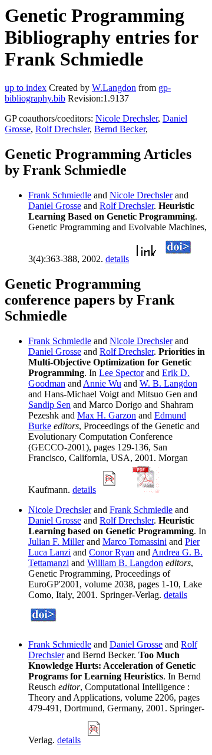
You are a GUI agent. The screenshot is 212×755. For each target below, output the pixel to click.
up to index (26, 88)
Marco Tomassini (134, 542)
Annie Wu (102, 383)
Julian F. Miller (56, 542)
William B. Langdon (125, 563)
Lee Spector (121, 373)
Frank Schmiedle (59, 195)
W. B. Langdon (168, 383)
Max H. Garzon (106, 415)
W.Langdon (114, 88)
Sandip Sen (49, 405)
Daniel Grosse (54, 206)
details (117, 259)
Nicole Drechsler (126, 118)
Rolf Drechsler (62, 129)
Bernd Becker (119, 129)
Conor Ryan (111, 552)
